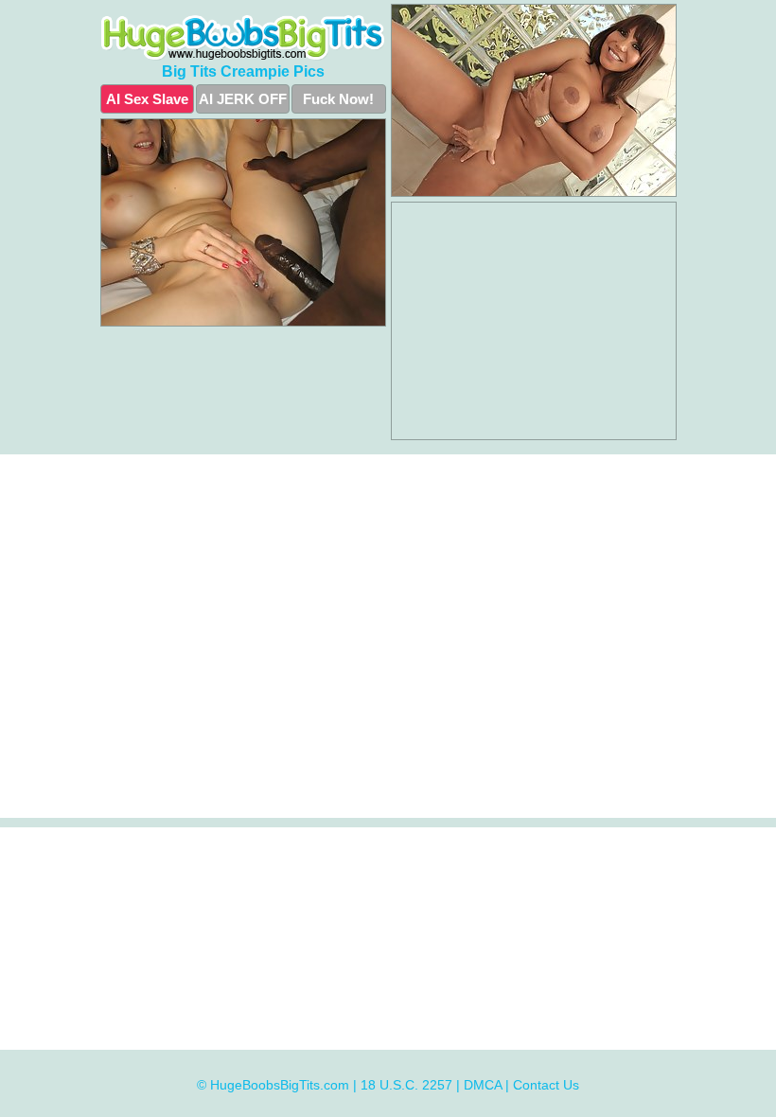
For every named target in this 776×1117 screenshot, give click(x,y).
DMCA (483, 1084)
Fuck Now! (338, 99)
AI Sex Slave (147, 99)
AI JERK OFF (243, 99)
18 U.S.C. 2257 (406, 1084)
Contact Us (546, 1084)
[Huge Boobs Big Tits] (243, 38)
